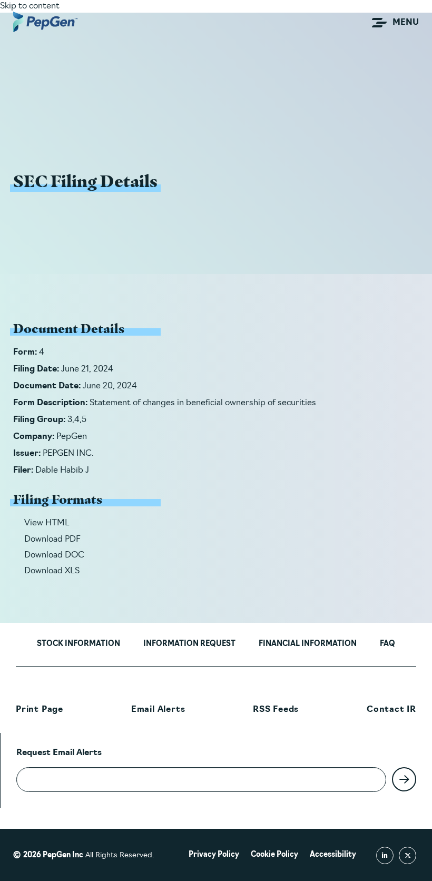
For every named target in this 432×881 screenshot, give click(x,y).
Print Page (39, 710)
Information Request (189, 644)
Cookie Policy (274, 855)
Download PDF (52, 539)
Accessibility (333, 855)
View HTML (47, 523)
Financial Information (308, 644)
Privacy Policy (214, 855)
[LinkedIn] (385, 855)
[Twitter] (407, 855)
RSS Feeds (276, 710)
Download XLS (52, 571)
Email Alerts (158, 710)
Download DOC (54, 555)
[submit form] (404, 779)
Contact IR (391, 710)
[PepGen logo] (45, 21)
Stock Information (78, 644)
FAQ (387, 644)
